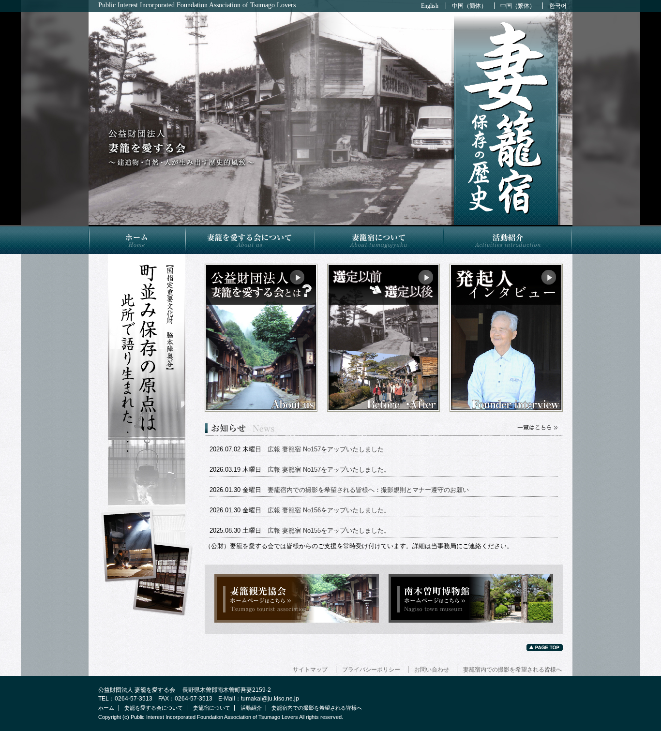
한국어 (558, 5)
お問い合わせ (431, 669)
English (429, 5)
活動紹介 (507, 239)
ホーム (137, 239)
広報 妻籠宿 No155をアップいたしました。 (329, 530)
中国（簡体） (469, 5)
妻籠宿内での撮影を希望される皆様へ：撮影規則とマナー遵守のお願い (368, 489)
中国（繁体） (517, 5)
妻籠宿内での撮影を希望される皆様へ (512, 669)
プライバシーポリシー (371, 669)
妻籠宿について (378, 239)
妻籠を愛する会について (249, 239)
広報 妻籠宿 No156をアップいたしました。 (329, 510)
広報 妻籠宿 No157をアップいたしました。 (329, 469)
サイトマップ (310, 669)
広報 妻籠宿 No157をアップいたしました (326, 449)
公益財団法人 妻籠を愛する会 (183, 147)
